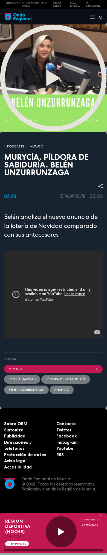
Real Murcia (75, 4)
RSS (60, 454)
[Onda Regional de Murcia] (17, 16)
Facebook (66, 436)
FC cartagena (93, 4)
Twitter (63, 430)
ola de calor (57, 4)
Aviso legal (15, 460)
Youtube (65, 448)
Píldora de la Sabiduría (66, 379)
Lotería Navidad (22, 379)
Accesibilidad (18, 467)
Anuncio (61, 389)
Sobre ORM (15, 423)
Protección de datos (25, 454)
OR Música (89, 524)
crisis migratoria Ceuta (34, 4)
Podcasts (15, 146)
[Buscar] (99, 16)
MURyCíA (37, 146)
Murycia (15, 369)
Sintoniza (14, 430)
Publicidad (14, 436)
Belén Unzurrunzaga (26, 389)
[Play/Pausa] (61, 531)
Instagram (67, 442)
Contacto (66, 423)
